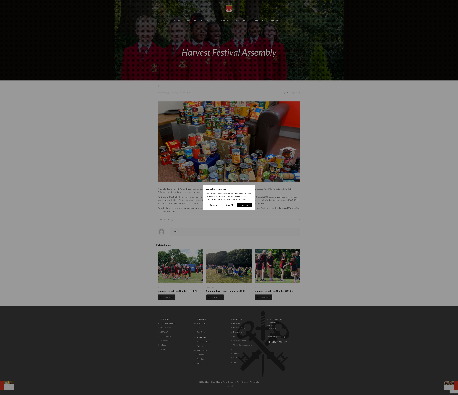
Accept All (244, 205)
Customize (214, 205)
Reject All (229, 205)
